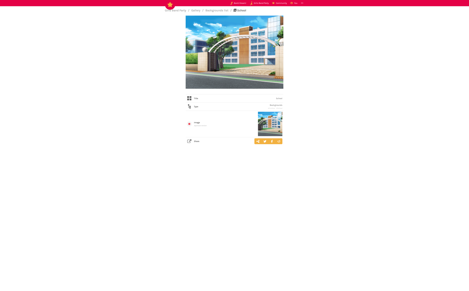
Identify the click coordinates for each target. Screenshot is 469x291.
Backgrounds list (217, 10)
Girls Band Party (176, 10)
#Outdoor (271, 108)
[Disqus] (234, 184)
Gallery (196, 10)
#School (279, 108)
